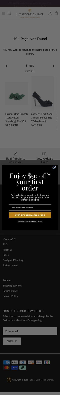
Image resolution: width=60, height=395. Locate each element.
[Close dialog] (54, 167)
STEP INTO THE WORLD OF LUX (30, 215)
